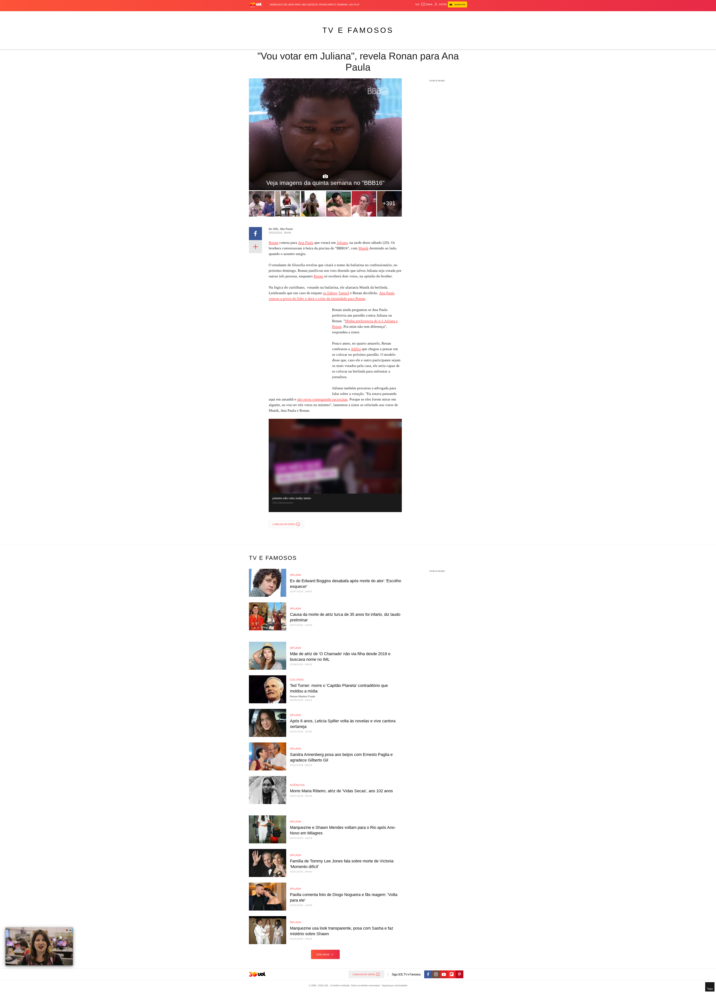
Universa (373, 15)
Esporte (350, 15)
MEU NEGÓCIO (310, 4)
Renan (318, 276)
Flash (267, 15)
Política (304, 15)
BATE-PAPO (294, 4)
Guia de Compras (462, 15)
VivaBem (386, 15)
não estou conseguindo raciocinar (322, 399)
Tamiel (343, 293)
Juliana (342, 242)
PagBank (342, 4)
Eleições (278, 15)
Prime (438, 15)
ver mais (322, 954)
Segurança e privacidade (394, 985)
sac (417, 4)
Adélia (356, 349)
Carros (315, 15)
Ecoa (401, 15)
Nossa (424, 15)
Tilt (395, 15)
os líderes (330, 293)
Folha (339, 15)
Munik (363, 248)
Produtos (256, 15)
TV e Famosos (358, 30)
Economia (328, 15)
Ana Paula (305, 242)
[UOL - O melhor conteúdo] (255, 4)
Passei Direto (327, 4)
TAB (431, 15)
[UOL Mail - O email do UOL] (427, 4)
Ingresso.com (278, 4)
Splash (362, 15)
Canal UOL (412, 15)
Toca (446, 15)
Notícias (291, 15)
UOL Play (354, 4)
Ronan (273, 242)
